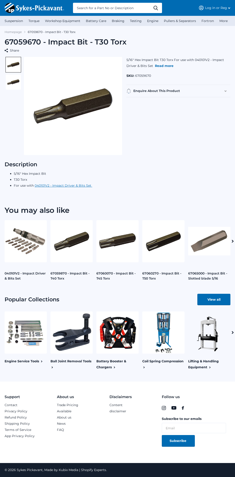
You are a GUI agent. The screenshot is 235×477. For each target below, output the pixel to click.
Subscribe (178, 441)
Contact (11, 405)
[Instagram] (164, 408)
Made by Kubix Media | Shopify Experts (74, 470)
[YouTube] (173, 408)
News (61, 424)
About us (65, 397)
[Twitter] (191, 408)
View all (214, 299)
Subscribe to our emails (181, 419)
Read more (164, 66)
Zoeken (155, 8)
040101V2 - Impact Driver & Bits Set (63, 185)
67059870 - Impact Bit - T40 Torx (70, 275)
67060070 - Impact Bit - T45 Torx (116, 275)
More (223, 21)
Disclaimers (120, 397)
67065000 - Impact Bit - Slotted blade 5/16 (207, 275)
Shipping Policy (17, 424)
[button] (13, 64)
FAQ (60, 430)
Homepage (13, 32)
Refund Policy (16, 417)
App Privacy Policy (20, 436)
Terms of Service (18, 430)
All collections (14, 21)
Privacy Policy (16, 411)
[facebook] (183, 408)
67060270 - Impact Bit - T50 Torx (161, 275)
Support (12, 397)
